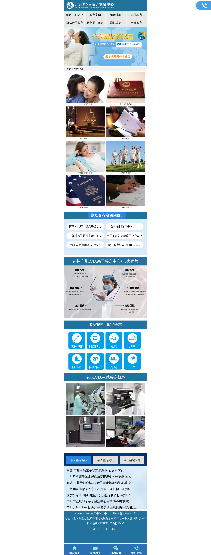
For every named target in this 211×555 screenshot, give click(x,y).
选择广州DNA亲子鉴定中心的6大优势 (105, 261)
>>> (144, 69)
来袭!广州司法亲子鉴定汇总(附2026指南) (94, 470)
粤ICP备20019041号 (124, 513)
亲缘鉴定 (136, 22)
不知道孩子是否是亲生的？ (85, 235)
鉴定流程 (116, 14)
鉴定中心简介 (74, 14)
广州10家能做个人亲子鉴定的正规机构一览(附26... (100, 489)
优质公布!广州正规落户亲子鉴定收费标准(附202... (100, 495)
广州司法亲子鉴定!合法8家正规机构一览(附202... (99, 476)
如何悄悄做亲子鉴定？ (124, 226)
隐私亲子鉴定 (74, 22)
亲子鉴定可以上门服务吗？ (124, 244)
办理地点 (136, 14)
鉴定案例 (95, 14)
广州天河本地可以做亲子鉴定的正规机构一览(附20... (101, 507)
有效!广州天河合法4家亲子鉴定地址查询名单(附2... (100, 483)
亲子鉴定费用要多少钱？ (85, 244)
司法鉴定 (116, 22)
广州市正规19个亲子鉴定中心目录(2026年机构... (98, 501)
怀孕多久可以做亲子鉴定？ (85, 226)
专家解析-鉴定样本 (105, 324)
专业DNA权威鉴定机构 (105, 377)
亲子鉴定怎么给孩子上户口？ (124, 235)
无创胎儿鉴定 (95, 22)
